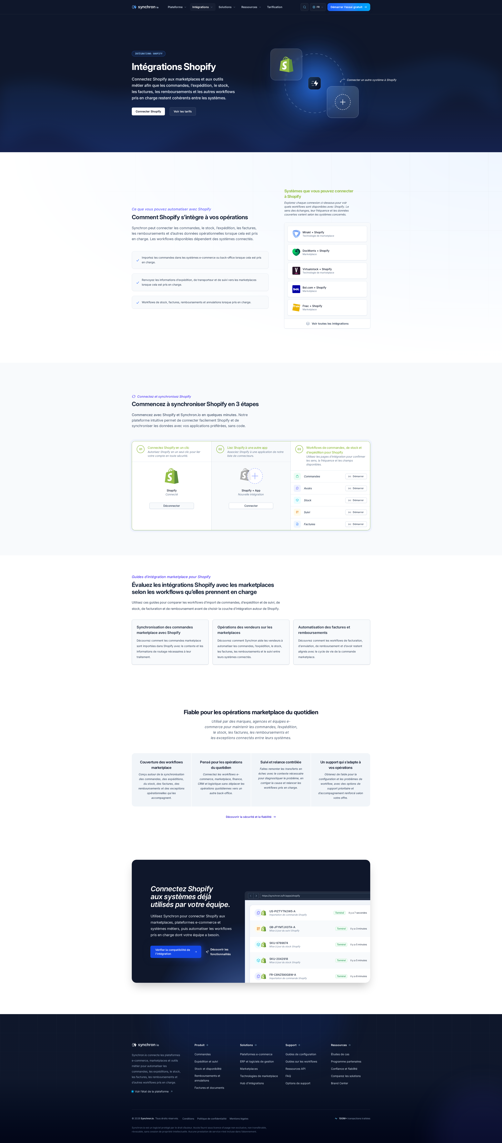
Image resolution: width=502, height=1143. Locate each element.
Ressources (249, 7)
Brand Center (339, 1083)
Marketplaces (249, 1068)
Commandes (203, 1054)
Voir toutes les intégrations (330, 323)
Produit (200, 1045)
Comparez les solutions (346, 1076)
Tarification (274, 7)
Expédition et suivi (206, 1061)
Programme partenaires (346, 1061)
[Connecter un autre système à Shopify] (342, 102)
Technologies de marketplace (259, 1076)
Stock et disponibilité (208, 1068)
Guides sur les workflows (301, 1061)
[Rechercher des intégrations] (304, 7)
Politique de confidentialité (211, 1118)
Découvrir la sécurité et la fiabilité (248, 816)
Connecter (251, 505)
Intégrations (200, 7)
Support (291, 1045)
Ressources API (296, 1068)
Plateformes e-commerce (256, 1054)
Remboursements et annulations (207, 1078)
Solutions (225, 7)
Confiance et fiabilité (344, 1068)
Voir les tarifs (183, 111)
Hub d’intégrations (252, 1083)
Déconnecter (171, 505)
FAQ (288, 1076)
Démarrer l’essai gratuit (346, 7)
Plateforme (175, 7)
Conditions (188, 1118)
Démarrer (358, 476)
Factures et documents (209, 1087)
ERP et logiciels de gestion (257, 1061)
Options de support (298, 1083)
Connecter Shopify (148, 111)
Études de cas (340, 1054)
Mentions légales (239, 1118)
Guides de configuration (301, 1054)
